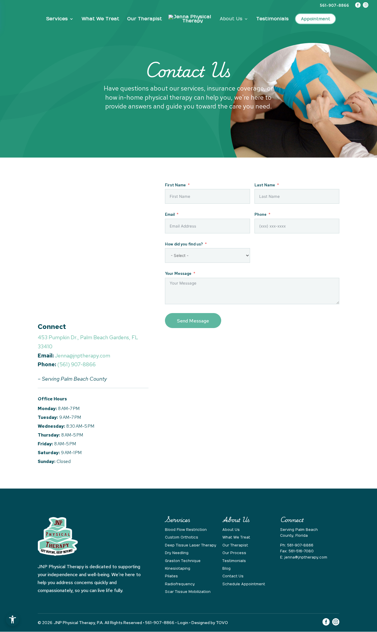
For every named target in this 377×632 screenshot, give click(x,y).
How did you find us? (184, 244)
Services (57, 19)
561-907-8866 (300, 545)
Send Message (193, 321)
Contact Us (233, 576)
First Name (175, 185)
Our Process (234, 553)
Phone (260, 214)
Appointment (315, 19)
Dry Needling (176, 553)
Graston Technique (183, 561)
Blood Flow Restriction (186, 530)
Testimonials (272, 19)
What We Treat (100, 19)
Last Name (264, 185)
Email (170, 214)
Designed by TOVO (209, 622)
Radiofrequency (180, 584)
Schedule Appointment (243, 584)
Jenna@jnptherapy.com (82, 355)
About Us (231, 19)
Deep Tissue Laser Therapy (190, 545)
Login (183, 622)
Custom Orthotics (181, 537)
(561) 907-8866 (76, 364)
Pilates (171, 576)
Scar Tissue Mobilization (188, 592)
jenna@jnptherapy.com (305, 557)
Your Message (178, 273)
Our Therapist (144, 19)
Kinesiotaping (177, 568)
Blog (226, 568)
